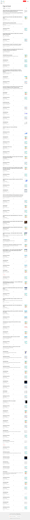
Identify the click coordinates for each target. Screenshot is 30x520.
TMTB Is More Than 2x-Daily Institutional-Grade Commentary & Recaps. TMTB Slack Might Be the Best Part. (13, 11)
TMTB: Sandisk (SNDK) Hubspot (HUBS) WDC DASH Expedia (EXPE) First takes (12, 228)
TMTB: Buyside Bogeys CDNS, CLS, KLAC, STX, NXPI (11, 336)
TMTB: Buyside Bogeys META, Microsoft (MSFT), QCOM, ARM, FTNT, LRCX (13, 311)
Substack (11, 518)
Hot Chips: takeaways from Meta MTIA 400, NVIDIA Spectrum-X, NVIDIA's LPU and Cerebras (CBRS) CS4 (13, 50)
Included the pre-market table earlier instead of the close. (10, 56)
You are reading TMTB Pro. (6, 51)
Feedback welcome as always (7, 251)
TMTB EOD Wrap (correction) (7, 55)
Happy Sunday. (5, 93)
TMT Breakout (8, 25)
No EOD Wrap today (6, 102)
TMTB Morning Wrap (6, 28)
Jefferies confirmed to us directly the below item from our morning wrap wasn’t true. (12, 24)
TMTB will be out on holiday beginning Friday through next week (11, 362)
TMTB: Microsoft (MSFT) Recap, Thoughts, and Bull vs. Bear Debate (12, 299)
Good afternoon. (5, 77)
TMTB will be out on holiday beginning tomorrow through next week (12, 357)
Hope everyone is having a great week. (8, 347)
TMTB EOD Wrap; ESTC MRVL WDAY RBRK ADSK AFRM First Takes (12, 17)
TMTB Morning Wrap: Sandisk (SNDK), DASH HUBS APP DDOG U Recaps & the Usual (13, 222)
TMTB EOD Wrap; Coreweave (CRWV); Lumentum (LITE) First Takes (13, 180)
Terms (15, 514)
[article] (15, 13)
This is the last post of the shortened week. (8, 441)
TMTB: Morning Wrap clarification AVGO (9, 22)
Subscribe (24, 1)
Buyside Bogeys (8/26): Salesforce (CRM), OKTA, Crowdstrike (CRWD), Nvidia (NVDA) (13, 34)
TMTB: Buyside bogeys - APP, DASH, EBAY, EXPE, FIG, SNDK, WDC (12, 233)
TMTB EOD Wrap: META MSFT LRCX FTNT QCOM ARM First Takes (12, 306)
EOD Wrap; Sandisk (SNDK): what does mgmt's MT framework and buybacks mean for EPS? (13, 157)
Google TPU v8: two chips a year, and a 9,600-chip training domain (12, 45)
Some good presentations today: (7, 72)
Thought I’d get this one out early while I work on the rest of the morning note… (12, 301)
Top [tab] (6, 8)
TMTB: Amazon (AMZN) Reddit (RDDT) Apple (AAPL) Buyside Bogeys (13, 288)
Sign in (28, 1)
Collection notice (18, 514)
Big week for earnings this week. (7, 337)
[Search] (26, 8)
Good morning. (5, 29)
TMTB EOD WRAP (5, 482)
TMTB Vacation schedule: (6, 462)
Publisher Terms (18, 513)
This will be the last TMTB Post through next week (9, 352)
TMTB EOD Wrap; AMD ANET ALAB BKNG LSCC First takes (12, 244)
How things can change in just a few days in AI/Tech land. (10, 245)
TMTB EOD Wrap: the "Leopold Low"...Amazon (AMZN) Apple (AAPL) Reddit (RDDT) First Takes (13, 282)
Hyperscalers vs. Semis (6, 271)
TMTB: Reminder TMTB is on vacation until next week (11, 346)
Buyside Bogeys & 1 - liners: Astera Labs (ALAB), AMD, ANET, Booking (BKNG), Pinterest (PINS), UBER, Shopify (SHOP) (13, 250)
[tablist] (7, 8)
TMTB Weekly (5, 92)
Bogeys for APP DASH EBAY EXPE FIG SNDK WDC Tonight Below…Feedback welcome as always (13, 235)
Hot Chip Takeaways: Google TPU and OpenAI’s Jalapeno (12, 44)
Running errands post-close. (6, 103)
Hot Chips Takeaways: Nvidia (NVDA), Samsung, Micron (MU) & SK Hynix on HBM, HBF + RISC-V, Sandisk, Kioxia (13, 87)
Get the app (18, 516)
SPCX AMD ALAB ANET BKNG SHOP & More (9, 240)
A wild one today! (5, 289)
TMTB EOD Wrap (5, 76)
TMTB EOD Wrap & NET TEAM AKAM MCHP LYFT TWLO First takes (12, 216)
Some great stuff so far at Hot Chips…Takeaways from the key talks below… (13, 88)
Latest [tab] (4, 8)
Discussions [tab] (8, 8)
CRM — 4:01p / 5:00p (6, 35)
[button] (1, 3)
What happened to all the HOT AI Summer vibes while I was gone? (12, 431)
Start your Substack (13, 516)
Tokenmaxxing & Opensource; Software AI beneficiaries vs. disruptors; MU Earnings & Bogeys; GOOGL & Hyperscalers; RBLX (13, 473)
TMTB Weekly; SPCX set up (7, 146)
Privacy (13, 514)
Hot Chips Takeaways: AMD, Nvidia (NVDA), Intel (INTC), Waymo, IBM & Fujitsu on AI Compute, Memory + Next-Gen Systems (12, 71)
